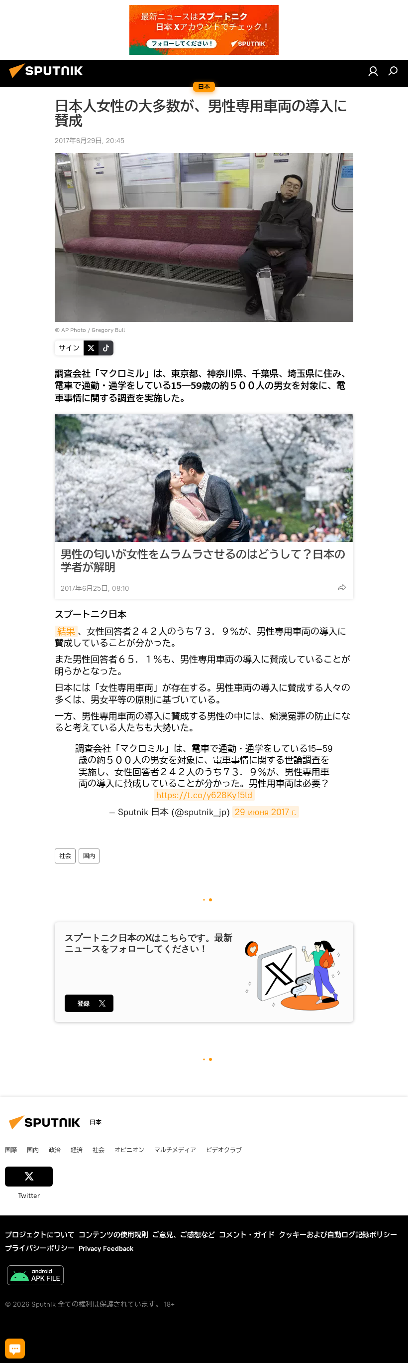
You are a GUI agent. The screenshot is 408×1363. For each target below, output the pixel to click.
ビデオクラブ (224, 1149)
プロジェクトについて (40, 1234)
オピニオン (129, 1149)
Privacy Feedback (106, 1248)
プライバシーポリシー (40, 1248)
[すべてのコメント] (15, 1349)
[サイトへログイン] (373, 71)
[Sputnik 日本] (49, 79)
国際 (11, 1149)
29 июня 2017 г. (266, 812)
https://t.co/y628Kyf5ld (204, 795)
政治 (55, 1149)
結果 (66, 631)
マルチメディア (175, 1149)
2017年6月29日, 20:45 (89, 140)
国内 (89, 855)
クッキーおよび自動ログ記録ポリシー (338, 1234)
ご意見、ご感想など (183, 1234)
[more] (342, 587)
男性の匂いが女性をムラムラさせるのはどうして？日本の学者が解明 (203, 561)
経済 (77, 1149)
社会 (65, 855)
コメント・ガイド (247, 1234)
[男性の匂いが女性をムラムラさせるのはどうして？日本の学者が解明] (204, 478)
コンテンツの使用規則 (113, 1234)
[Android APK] (35, 1276)
